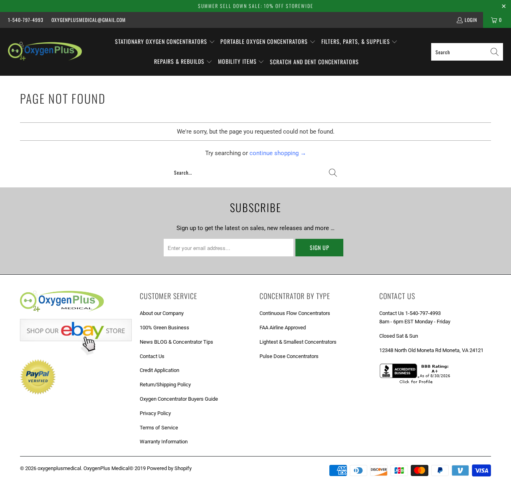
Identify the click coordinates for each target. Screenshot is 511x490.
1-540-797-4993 (26, 19)
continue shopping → (278, 153)
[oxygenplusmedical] (45, 51)
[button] (165, 42)
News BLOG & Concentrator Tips (176, 342)
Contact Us (152, 356)
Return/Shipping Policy (165, 385)
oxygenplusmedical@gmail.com (88, 19)
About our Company (162, 313)
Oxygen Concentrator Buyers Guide (179, 399)
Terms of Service (159, 428)
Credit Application (159, 370)
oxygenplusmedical (59, 468)
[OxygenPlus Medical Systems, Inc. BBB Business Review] (417, 385)
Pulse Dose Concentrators (289, 356)
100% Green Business (164, 328)
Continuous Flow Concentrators (294, 313)
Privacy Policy (155, 413)
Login (471, 19)
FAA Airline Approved (282, 328)
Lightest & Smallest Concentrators (298, 342)
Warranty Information (164, 442)
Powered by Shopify (169, 468)
